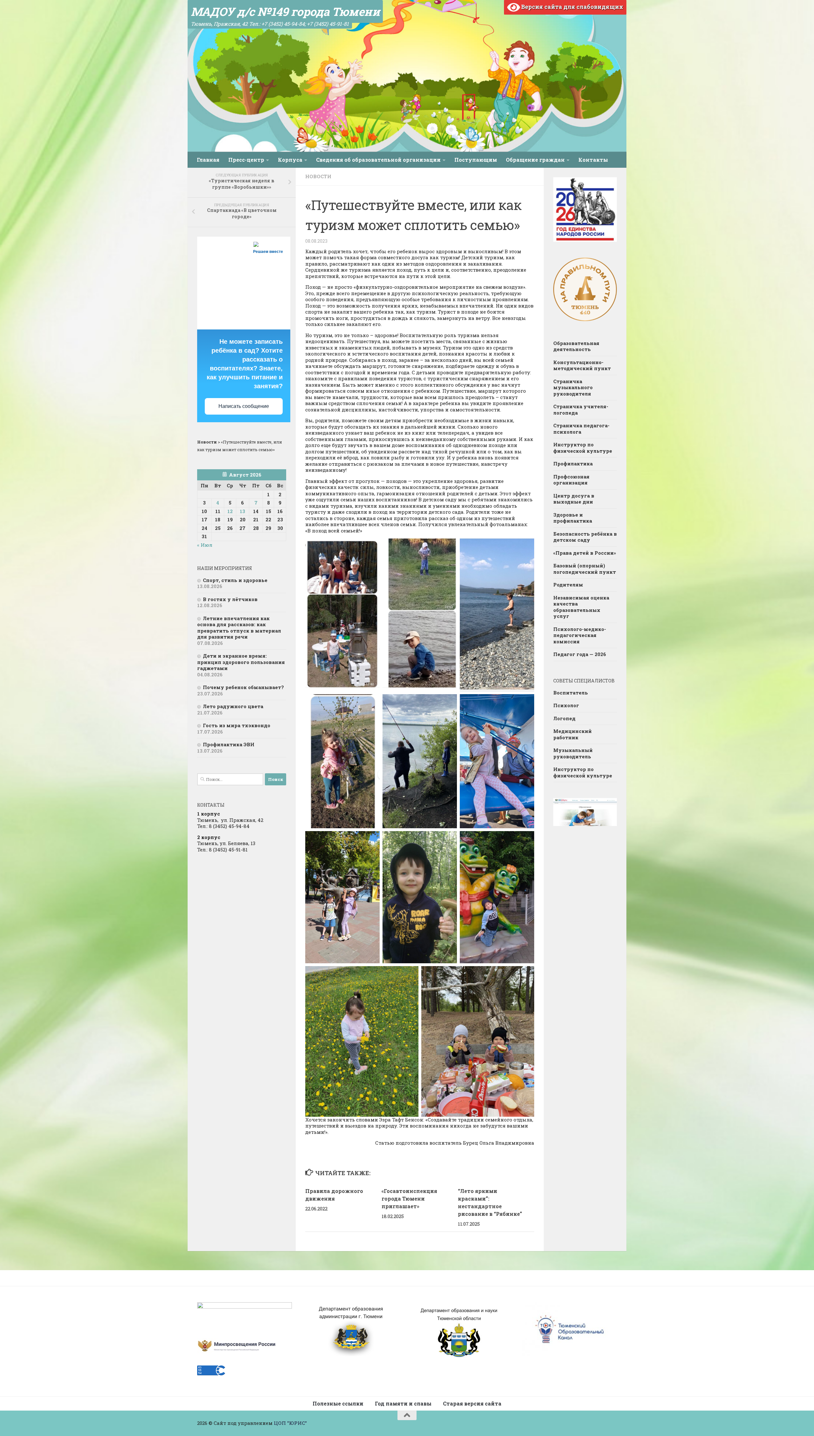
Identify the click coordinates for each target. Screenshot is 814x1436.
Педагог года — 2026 (579, 654)
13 (242, 511)
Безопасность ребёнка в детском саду (585, 537)
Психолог (566, 705)
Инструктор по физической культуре (582, 447)
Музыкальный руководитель (573, 753)
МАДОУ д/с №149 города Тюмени (285, 11)
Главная (208, 159)
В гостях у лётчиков (230, 599)
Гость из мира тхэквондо (236, 725)
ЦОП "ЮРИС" (290, 1423)
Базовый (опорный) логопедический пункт (584, 568)
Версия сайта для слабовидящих (571, 6)
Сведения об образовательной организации (378, 159)
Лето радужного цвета (233, 706)
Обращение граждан (535, 159)
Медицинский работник (572, 734)
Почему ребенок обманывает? (243, 687)
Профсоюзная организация (571, 479)
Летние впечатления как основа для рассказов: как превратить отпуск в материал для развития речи (239, 627)
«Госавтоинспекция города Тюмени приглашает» (409, 1198)
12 (230, 511)
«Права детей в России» (584, 553)
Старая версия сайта (472, 1403)
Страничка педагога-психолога (581, 428)
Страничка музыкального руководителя (573, 387)
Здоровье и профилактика (572, 517)
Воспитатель (570, 692)
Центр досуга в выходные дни (573, 498)
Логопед (564, 718)
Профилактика (573, 463)
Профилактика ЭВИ (228, 744)
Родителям (568, 584)
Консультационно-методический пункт (582, 365)
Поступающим (475, 159)
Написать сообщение (243, 406)
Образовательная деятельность (576, 346)
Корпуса (290, 159)
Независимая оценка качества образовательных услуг (581, 607)
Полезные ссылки (338, 1403)
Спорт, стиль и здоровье (235, 580)
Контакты (593, 159)
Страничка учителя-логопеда (580, 409)
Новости (318, 176)
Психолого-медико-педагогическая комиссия (579, 635)
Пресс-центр (246, 159)
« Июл (204, 545)
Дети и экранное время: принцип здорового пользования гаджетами (241, 662)
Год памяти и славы (403, 1403)
